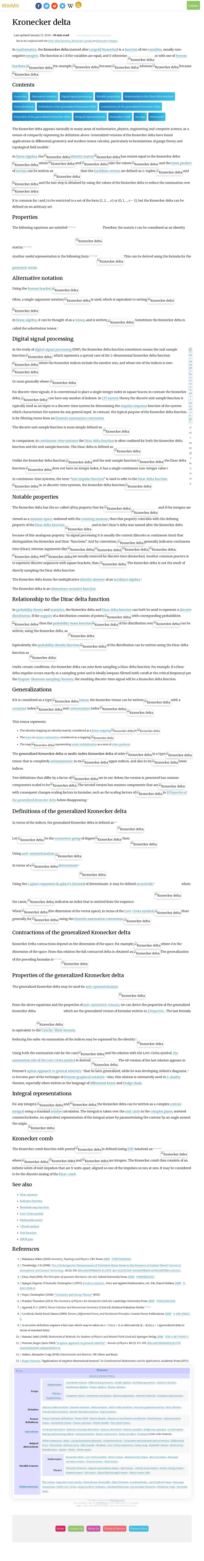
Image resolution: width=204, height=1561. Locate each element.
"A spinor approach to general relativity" (81, 1343)
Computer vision (75, 1395)
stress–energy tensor (172, 1468)
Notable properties (108, 96)
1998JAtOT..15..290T (99, 1270)
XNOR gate (26, 1239)
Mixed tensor (154, 1418)
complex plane (161, 1111)
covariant (19, 708)
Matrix (164, 1445)
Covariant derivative (53, 1429)
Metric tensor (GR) (139, 1472)
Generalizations (24, 106)
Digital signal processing (76, 96)
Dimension (56, 1445)
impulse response (134, 406)
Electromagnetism (123, 1395)
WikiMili (10, 5)
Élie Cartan (48, 1482)
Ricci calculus (173, 1407)
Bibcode (83, 1270)
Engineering (53, 1397)
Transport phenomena (170, 1395)
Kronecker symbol (82, 40)
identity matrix (82, 156)
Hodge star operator (155, 1429)
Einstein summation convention (79, 418)
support (46, 616)
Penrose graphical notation (84, 1077)
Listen (193, 5)
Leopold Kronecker (103, 49)
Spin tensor (127, 1468)
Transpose (143, 1434)
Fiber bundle (88, 1445)
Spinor (63, 1449)
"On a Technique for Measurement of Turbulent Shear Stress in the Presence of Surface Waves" (109, 1265)
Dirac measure (29, 1194)
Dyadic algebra (123, 1382)
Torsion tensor (94, 1461)
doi (114, 1270)
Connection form (112, 1440)
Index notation (99, 1407)
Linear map (141, 1445)
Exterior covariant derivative (83, 1429)
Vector (71, 1449)
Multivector (176, 1445)
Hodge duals (132, 1083)
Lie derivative (175, 1429)
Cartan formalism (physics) (86, 1440)
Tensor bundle (101, 1422)
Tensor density (98, 1418)
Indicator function (31, 1201)
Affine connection (52, 1440)
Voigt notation (108, 1411)
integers (32, 56)
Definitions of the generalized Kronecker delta (67, 106)
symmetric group (67, 838)
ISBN (107, 1259)
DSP (131, 1149)
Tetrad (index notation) (55, 1411)
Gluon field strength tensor (113, 1472)
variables (155, 49)
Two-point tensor (120, 1422)
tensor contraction (47, 737)
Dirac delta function (59, 40)
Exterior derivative (111, 1429)
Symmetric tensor (61, 1422)
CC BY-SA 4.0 (101, 1502)
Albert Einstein (120, 1482)
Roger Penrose (31, 1360)
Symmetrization (85, 1434)
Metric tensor (115, 1457)
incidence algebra (127, 579)
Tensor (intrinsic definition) (57, 1418)
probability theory (29, 610)
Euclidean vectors (107, 171)
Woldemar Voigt (166, 1486)
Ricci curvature (158, 1457)
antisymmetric (62, 761)
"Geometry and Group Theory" (73, 1294)
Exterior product (132, 1429)
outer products (121, 744)
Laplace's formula (71, 884)
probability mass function (72, 623)
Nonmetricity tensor (136, 1457)
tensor (80, 320)
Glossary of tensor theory (102, 1376)
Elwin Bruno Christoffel (97, 1482)
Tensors (102, 1370)
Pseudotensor (50, 1449)
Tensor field (81, 1418)
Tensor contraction (106, 1434)
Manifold (154, 1445)
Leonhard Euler (138, 1482)
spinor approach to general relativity (54, 1071)
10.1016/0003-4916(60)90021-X (42, 1348)
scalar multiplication (84, 744)
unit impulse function (87, 479)
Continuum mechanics (99, 1395)
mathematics (26, 49)
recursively (145, 884)
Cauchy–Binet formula (58, 1030)
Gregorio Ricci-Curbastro (92, 1486)
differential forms (103, 1083)
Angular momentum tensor (103, 1468)
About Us (93, 1528)
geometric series (24, 268)
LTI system (110, 398)
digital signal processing (53, 349)
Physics (56, 1393)
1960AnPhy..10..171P (169, 1343)
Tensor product (127, 1434)
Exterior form (71, 1445)
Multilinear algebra (77, 1387)
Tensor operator (82, 1422)
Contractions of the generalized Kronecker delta (130, 106)
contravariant (79, 708)
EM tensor (90, 1472)
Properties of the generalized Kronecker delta (42, 116)
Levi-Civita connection (120, 1445)
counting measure (94, 519)
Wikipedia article (117, 1500)
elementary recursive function (73, 589)
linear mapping (101, 730)
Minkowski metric (31, 1220)
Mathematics (54, 1384)
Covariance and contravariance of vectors (146, 1440)
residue (56, 1111)
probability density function (58, 645)
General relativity (146, 1395)
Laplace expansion (42, 884)
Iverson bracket (39, 288)
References (157, 116)
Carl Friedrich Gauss (160, 1482)
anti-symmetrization (38, 853)
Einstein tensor (74, 1472)
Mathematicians (28, 1486)
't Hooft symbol (29, 1226)
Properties (20, 96)
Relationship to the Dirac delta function (149, 96)
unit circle (132, 1111)
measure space (41, 519)
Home (60, 1528)
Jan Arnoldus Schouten (143, 1486)
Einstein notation (79, 1407)
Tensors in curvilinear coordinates (127, 1418)
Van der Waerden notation (83, 1411)
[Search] (78, 5)
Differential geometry (100, 1382)
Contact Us (76, 1528)
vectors (21, 171)
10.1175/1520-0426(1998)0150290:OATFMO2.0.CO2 (148, 1270)
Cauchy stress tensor (146, 1468)
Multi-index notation (120, 1407)
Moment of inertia (76, 1468)
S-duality (174, 1077)
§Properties (156, 1011)
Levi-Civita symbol (139, 911)
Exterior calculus (166, 1382)
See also (140, 116)
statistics (57, 610)
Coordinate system (76, 1382)
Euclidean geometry (144, 1382)
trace (29, 737)
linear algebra (26, 156)
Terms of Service (114, 1528)
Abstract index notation (55, 1407)
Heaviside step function (34, 1207)
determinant (67, 865)
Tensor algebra (97, 1387)
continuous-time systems (58, 441)
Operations (31, 1431)
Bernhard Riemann (118, 1486)
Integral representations (90, 116)
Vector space (84, 1449)
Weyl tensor (111, 1461)
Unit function (28, 1232)
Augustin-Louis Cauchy (69, 1482)
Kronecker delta (75, 1457)
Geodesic (101, 1445)
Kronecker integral (106, 40)
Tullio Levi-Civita (66, 1486)
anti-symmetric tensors (101, 1005)
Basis (66, 1440)
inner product (181, 163)
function (131, 49)
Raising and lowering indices (58, 1434)
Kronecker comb (120, 116)
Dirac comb (67, 1174)
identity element (92, 579)
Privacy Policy (138, 1528)
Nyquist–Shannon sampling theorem (45, 679)
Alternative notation (44, 96)
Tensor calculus (116, 1387)
